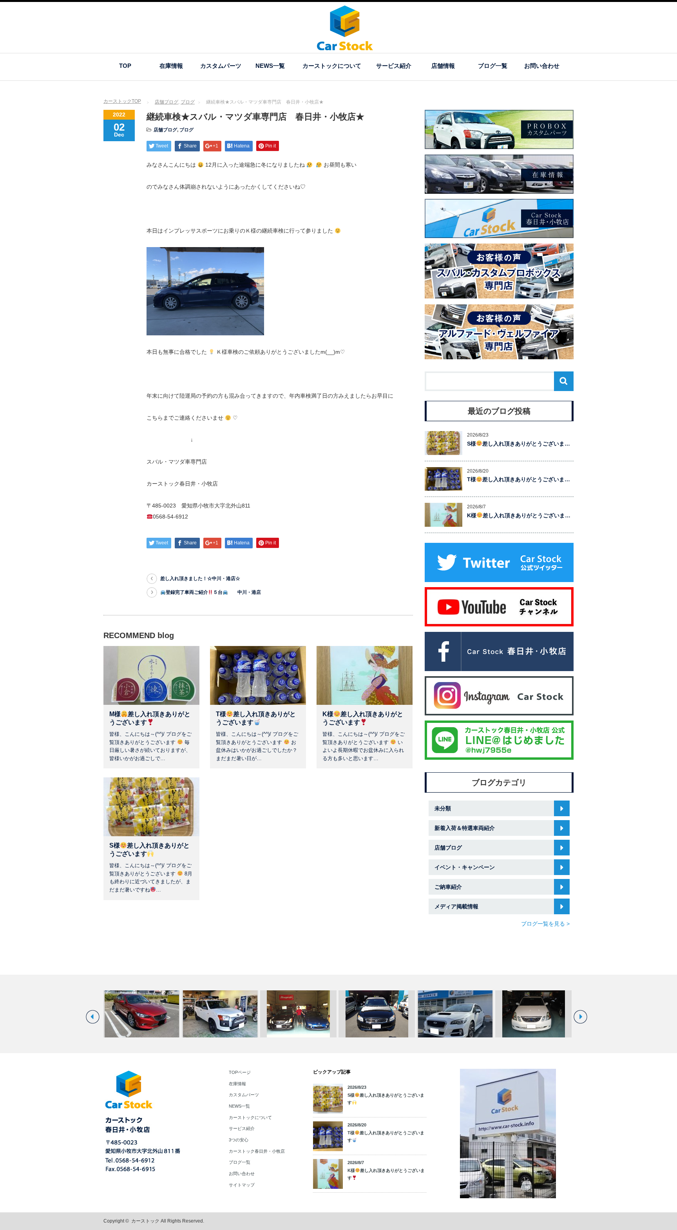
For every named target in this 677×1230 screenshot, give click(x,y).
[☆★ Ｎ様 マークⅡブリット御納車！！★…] (533, 1013)
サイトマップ (242, 1185)
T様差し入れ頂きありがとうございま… (518, 479)
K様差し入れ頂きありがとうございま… (518, 515)
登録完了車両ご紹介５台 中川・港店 (213, 592)
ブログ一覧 (492, 65)
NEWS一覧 (270, 65)
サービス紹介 (393, 65)
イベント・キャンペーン (464, 867)
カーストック (145, 1221)
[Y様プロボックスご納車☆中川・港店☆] (220, 1013)
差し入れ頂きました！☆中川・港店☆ (200, 578)
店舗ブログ (166, 102)
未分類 (442, 808)
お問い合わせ (541, 65)
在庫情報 (171, 65)
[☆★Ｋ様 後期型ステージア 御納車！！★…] (376, 1013)
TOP (125, 65)
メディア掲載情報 (456, 906)
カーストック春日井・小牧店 (257, 1151)
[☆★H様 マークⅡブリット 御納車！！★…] (298, 1013)
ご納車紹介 (448, 887)
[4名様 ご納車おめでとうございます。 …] (455, 1013)
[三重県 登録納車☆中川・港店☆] (141, 1013)
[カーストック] (345, 46)
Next (580, 1017)
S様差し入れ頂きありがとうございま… (518, 443)
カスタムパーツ (220, 65)
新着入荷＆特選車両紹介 (464, 828)
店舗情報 (443, 65)
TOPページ (240, 1072)
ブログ (188, 102)
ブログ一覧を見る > (545, 924)
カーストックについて (331, 65)
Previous (93, 1017)
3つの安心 (238, 1139)
